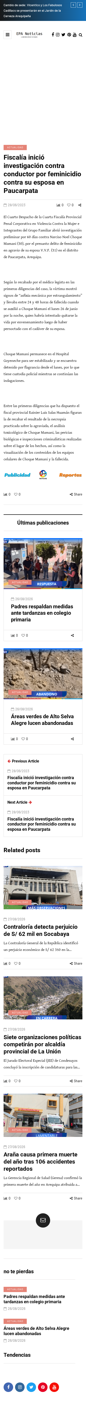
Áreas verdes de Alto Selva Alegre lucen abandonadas (42, 719)
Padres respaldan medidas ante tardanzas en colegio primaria (42, 613)
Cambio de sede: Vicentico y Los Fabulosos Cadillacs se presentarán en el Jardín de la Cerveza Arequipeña (33, 10)
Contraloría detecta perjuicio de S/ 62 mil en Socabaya (41, 930)
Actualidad (15, 147)
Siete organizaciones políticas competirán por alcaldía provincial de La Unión (42, 1044)
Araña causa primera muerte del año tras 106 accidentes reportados (40, 1161)
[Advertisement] (43, 91)
